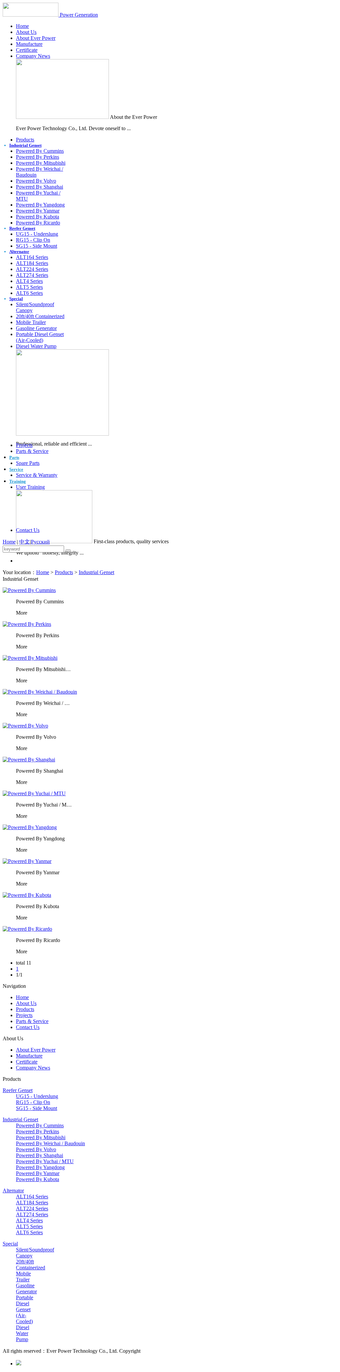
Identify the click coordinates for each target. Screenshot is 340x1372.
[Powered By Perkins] (27, 624)
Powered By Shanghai (39, 187)
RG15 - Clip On (33, 240)
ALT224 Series (32, 269)
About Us (26, 32)
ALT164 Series (32, 257)
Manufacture (29, 44)
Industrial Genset (25, 145)
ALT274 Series (32, 275)
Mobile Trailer (31, 322)
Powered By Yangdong (40, 205)
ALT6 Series (29, 293)
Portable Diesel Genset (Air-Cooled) (40, 337)
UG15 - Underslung (37, 234)
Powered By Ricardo (38, 222)
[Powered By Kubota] (27, 895)
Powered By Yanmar (37, 211)
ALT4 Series (29, 281)
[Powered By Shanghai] (29, 759)
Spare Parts (28, 463)
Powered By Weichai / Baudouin (50, 1143)
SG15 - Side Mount (36, 246)
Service (16, 469)
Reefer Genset (22, 228)
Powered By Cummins (40, 151)
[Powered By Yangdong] (30, 827)
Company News (33, 56)
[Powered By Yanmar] (27, 861)
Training (17, 481)
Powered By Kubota (37, 216)
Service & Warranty (36, 475)
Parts (14, 457)
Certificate (27, 50)
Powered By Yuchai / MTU (45, 1161)
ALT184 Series (32, 263)
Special (16, 298)
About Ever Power (35, 38)
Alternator (19, 251)
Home (22, 26)
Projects (24, 445)
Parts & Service (32, 451)
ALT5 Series (29, 287)
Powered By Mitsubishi (40, 163)
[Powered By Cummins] (29, 590)
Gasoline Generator (36, 328)
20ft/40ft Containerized (40, 316)
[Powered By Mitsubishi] (30, 658)
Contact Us (28, 530)
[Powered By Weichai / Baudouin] (40, 692)
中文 (24, 542)
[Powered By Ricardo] (27, 929)
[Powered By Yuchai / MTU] (34, 793)
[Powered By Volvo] (25, 726)
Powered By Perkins (37, 157)
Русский (40, 542)
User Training (30, 487)
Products (25, 139)
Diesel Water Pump (36, 346)
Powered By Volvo (36, 181)
